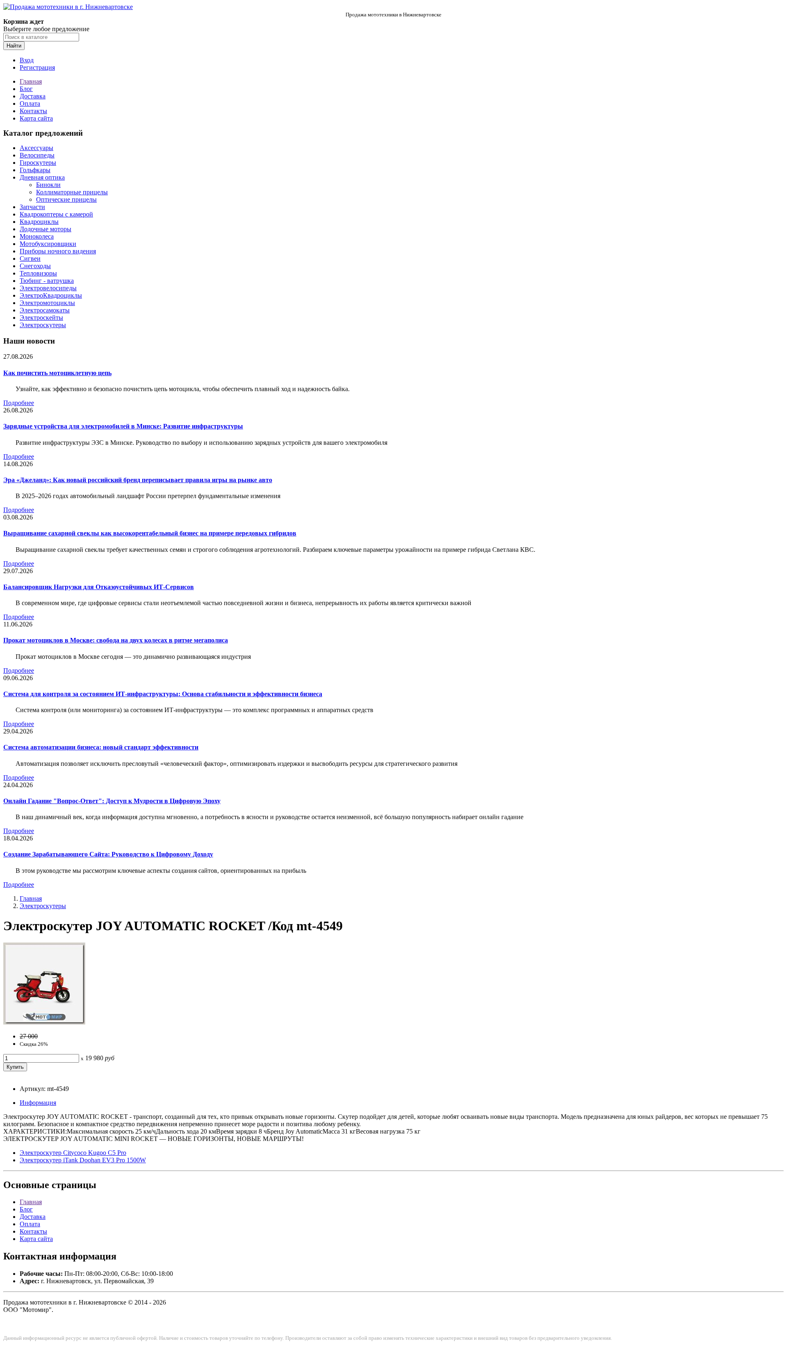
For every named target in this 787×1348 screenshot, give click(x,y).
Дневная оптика (42, 177)
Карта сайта (36, 118)
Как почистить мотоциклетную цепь (57, 372)
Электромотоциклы (47, 302)
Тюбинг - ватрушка (47, 280)
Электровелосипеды (48, 288)
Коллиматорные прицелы (72, 192)
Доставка (32, 96)
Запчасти (32, 206)
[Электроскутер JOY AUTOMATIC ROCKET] (44, 1022)
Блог (26, 88)
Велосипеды (37, 155)
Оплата (30, 103)
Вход (27, 60)
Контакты (33, 110)
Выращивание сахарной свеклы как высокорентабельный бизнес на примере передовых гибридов (149, 533)
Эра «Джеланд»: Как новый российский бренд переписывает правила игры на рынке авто (137, 479)
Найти (14, 46)
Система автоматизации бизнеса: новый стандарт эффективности (100, 747)
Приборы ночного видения (58, 251)
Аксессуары (36, 147)
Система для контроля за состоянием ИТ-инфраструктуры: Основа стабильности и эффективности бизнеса (162, 693)
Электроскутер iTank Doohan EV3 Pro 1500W (83, 1160)
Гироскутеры (38, 162)
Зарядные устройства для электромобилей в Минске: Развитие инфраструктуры (123, 426)
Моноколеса (37, 236)
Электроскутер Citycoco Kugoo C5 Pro (73, 1152)
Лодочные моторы (45, 228)
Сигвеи (30, 258)
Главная (31, 81)
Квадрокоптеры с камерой (56, 214)
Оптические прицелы (66, 199)
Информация (38, 1102)
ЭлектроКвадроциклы (51, 295)
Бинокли (48, 184)
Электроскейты (41, 317)
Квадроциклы (39, 221)
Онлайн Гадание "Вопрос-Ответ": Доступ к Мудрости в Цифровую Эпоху (112, 800)
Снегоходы (35, 265)
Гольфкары (35, 169)
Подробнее (18, 402)
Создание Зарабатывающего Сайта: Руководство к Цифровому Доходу (108, 854)
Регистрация (37, 67)
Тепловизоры (38, 273)
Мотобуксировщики (48, 243)
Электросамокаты (45, 310)
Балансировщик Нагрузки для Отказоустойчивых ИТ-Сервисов (98, 586)
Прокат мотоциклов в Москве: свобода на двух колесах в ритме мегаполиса (115, 640)
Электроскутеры (43, 324)
